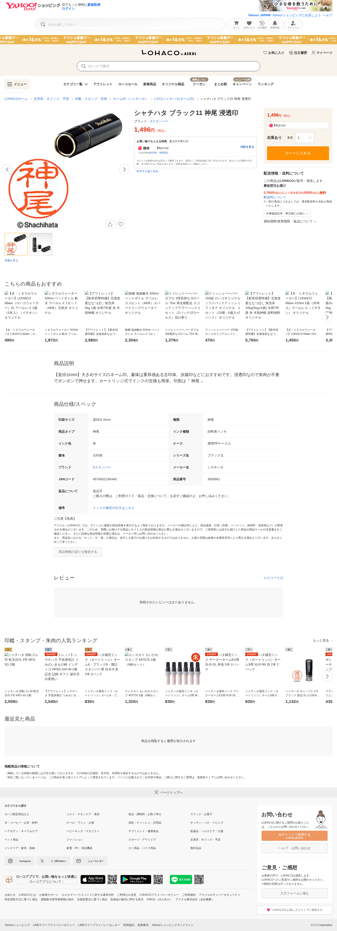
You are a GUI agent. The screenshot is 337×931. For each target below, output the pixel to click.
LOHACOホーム (16, 99)
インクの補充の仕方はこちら (114, 508)
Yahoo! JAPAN (259, 15)
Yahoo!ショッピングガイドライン (172, 925)
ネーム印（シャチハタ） (130, 99)
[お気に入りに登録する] (120, 224)
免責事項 (143, 925)
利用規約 (128, 925)
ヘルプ (327, 15)
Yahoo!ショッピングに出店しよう (296, 15)
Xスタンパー (102, 467)
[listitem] (35, 814)
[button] (304, 137)
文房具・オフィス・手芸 (51, 99)
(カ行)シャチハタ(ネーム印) (174, 99)
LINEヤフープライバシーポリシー (54, 925)
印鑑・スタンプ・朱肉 (91, 99)
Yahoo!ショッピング (17, 925)
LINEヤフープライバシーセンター (99, 925)
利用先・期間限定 (159, 152)
